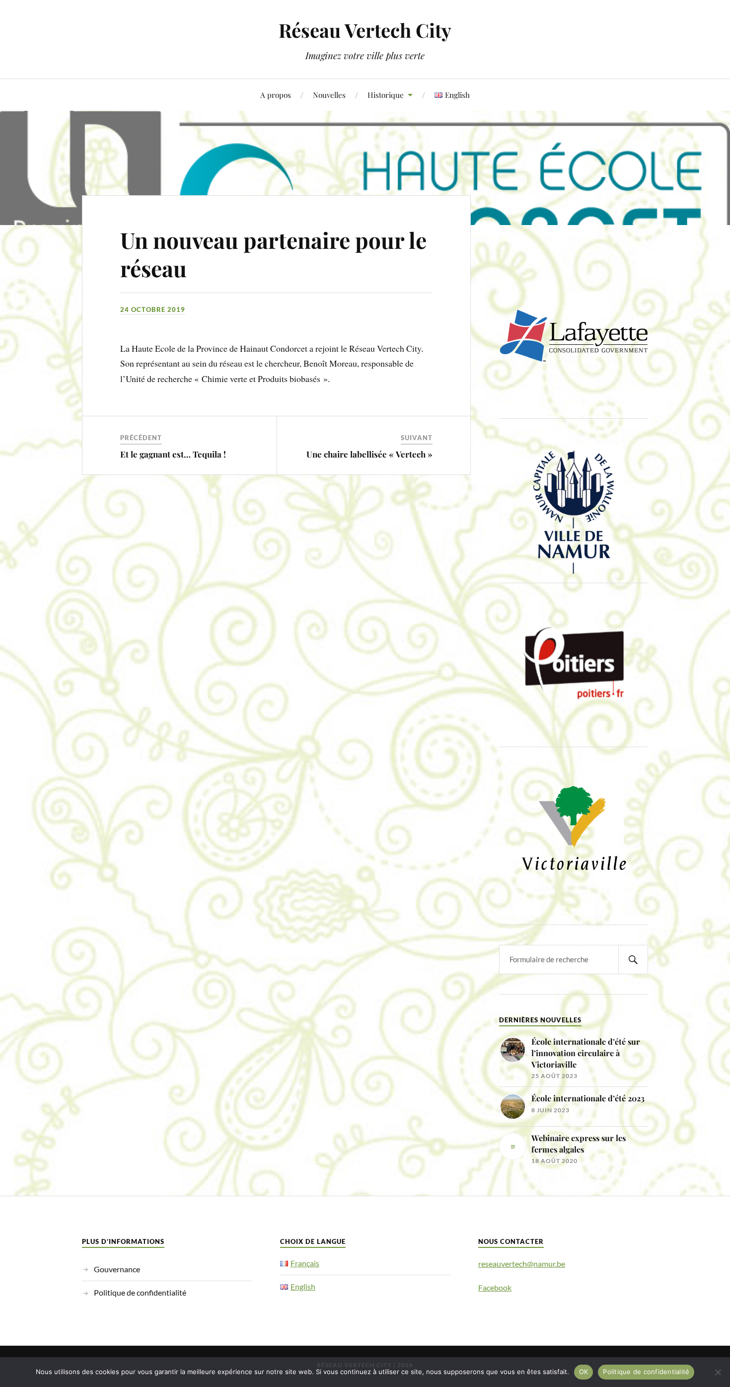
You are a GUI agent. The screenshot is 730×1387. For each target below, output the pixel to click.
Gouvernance (117, 1269)
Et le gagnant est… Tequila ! (173, 454)
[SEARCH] (633, 959)
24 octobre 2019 (152, 309)
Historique (385, 94)
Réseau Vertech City (365, 30)
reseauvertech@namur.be (521, 1263)
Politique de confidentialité (140, 1292)
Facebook (494, 1287)
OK (583, 1372)
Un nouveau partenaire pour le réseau (273, 254)
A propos (275, 94)
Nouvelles (329, 94)
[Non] (718, 1372)
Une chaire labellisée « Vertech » (369, 454)
